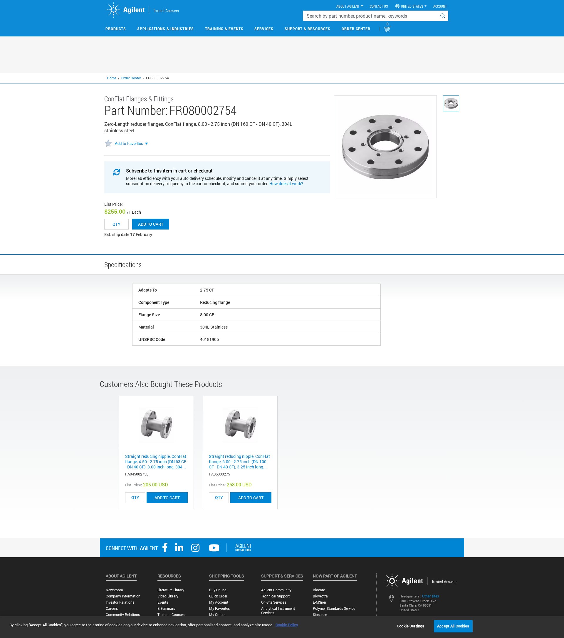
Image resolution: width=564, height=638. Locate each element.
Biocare (319, 590)
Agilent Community (276, 590)
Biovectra (320, 596)
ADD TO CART (167, 497)
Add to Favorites (129, 143)
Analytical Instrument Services (278, 610)
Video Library (167, 596)
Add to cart (150, 224)
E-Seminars (166, 608)
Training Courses (170, 614)
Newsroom (114, 590)
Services (263, 28)
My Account (218, 602)
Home (111, 78)
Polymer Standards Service (334, 608)
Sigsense (320, 614)
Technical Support (275, 596)
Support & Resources (307, 28)
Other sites (430, 596)
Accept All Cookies (453, 626)
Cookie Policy (287, 624)
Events (162, 602)
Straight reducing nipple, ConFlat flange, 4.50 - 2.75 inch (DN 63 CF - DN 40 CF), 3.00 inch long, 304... (155, 461)
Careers (112, 608)
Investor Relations (120, 602)
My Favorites (219, 608)
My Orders (217, 614)
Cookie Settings (410, 626)
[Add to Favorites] (108, 144)
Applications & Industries (165, 28)
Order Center (356, 28)
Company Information (123, 596)
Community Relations (123, 614)
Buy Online (217, 590)
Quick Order (218, 596)
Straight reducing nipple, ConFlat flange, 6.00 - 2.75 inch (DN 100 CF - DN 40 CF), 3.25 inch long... (239, 461)
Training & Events (224, 28)
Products (115, 28)
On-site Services (273, 602)
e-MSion (319, 602)
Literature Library (170, 590)
